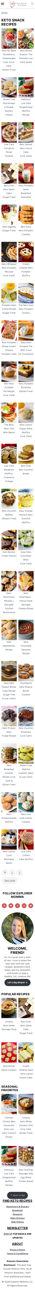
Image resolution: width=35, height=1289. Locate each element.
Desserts (17, 1214)
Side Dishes (17, 1222)
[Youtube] (10, 905)
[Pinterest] (17, 905)
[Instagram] (24, 905)
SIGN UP (8, 1234)
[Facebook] (4, 905)
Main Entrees (17, 1218)
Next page (9, 880)
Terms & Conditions (17, 1253)
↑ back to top (17, 1195)
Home (4, 12)
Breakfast (17, 1210)
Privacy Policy (17, 1250)
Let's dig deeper (16, 982)
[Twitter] (30, 905)
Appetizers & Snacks (17, 1206)
